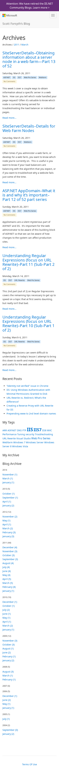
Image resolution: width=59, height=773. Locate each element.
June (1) (6, 613)
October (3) (8, 555)
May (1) (6, 520)
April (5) (6, 579)
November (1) (9, 474)
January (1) (8, 482)
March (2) (7, 528)
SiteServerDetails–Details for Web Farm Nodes (28, 128)
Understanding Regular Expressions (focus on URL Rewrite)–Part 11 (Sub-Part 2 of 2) (28, 262)
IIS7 (19, 77)
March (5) (7, 582)
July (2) (6, 609)
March (24, 44)
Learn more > (41, 7)
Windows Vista (20, 446)
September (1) (10, 497)
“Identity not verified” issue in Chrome (27, 385)
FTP (24, 430)
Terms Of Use (29, 764)
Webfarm (42, 77)
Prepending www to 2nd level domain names (31, 413)
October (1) (8, 493)
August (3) (8, 671)
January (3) (8, 536)
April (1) (6, 501)
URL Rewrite (19, 280)
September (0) (10, 729)
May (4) (6, 575)
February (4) (9, 586)
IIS (14, 77)
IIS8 (44, 430)
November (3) (9, 551)
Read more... (9, 117)
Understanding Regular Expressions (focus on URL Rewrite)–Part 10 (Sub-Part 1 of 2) (28, 323)
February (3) (9, 532)
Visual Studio (23, 438)
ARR (4, 430)
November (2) (9, 516)
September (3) (10, 559)
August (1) (8, 648)
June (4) (6, 571)
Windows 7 (19, 442)
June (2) (6, 652)
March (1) (7, 478)
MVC (49, 430)
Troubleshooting (44, 434)
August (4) (8, 563)
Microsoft (9, 15)
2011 (16, 44)
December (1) (9, 601)
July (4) (6, 567)
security (30, 434)
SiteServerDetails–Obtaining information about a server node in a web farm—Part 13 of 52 (28, 59)
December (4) (9, 547)
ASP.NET (6, 77)
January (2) (8, 505)
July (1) (6, 718)
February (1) (9, 656)
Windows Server (35, 442)
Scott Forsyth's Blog (16, 24)
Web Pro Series (30, 77)
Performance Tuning (13, 434)
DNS (19, 430)
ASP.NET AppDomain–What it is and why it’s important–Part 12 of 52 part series (28, 195)
